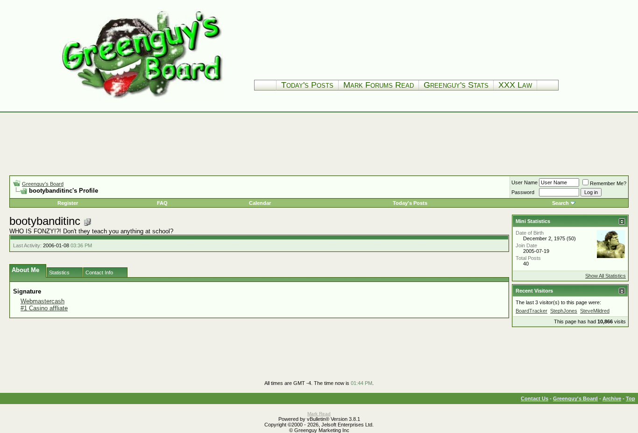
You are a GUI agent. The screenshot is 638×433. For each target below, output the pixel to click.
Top (630, 398)
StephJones (563, 311)
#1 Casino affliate (44, 308)
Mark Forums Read (378, 85)
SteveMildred (595, 311)
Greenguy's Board (43, 184)
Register (67, 203)
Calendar (260, 203)
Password (522, 192)
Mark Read (319, 413)
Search (560, 203)
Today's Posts (307, 85)
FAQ (162, 203)
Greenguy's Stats (456, 85)
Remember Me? (608, 183)
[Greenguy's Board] (142, 100)
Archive (612, 398)
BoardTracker (531, 311)
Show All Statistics (605, 276)
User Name (524, 182)
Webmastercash (42, 301)
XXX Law (515, 85)
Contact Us (534, 398)
